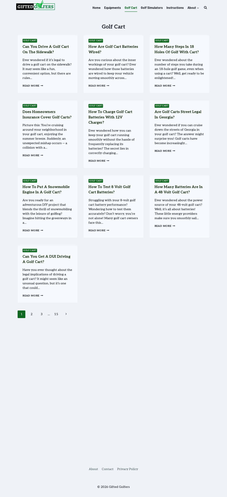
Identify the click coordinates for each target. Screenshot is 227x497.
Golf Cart (131, 7)
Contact (108, 469)
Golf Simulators (152, 7)
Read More (33, 85)
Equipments (112, 7)
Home (96, 7)
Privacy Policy (127, 469)
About (93, 469)
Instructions (175, 7)
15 (56, 314)
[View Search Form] (205, 8)
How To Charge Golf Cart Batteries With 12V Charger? (110, 117)
